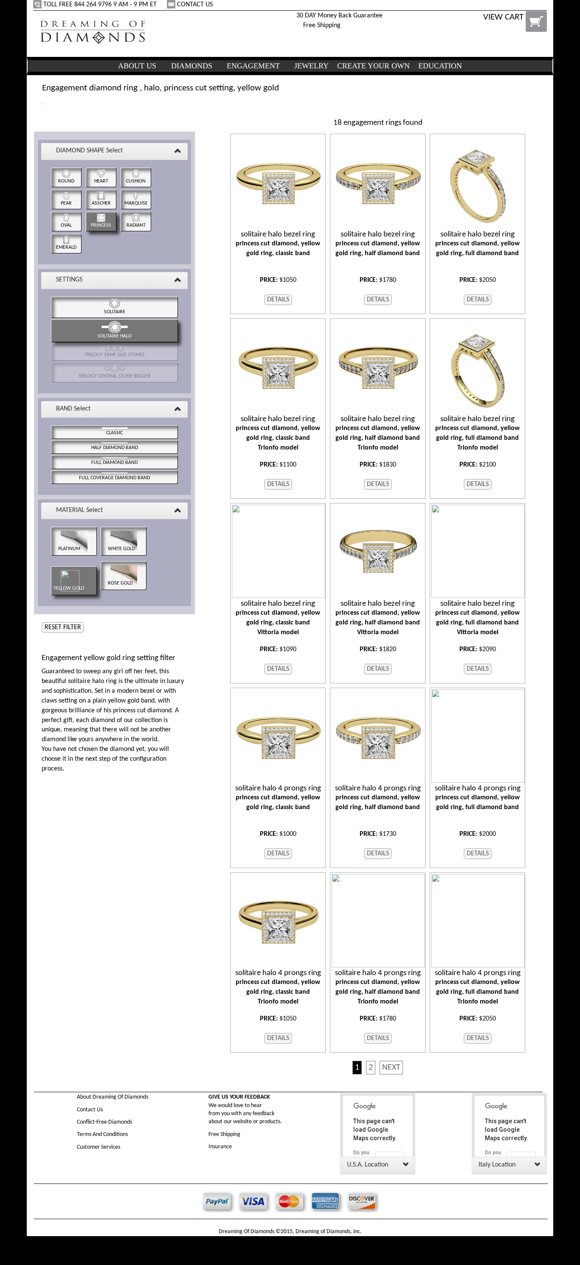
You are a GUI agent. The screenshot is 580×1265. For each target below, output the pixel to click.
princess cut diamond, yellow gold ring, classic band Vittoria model (278, 618)
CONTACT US (194, 4)
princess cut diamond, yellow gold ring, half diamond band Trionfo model (377, 433)
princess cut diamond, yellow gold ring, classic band (278, 244)
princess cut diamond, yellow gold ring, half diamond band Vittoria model (377, 618)
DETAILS (278, 299)
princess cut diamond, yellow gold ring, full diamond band (477, 244)
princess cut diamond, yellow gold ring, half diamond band (377, 244)
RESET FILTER (63, 627)
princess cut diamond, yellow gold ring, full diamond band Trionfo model (477, 433)
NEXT (391, 1067)
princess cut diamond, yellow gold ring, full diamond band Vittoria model (477, 618)
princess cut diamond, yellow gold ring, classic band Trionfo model (278, 433)
